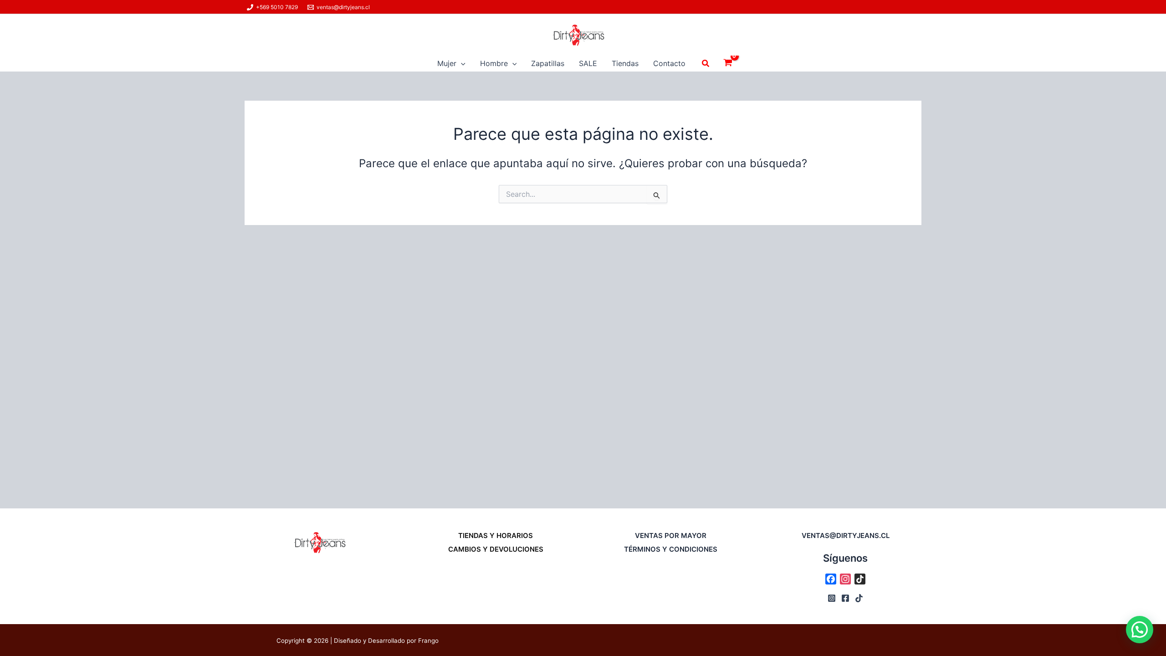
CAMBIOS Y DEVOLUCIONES (495, 549)
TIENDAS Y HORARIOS (495, 535)
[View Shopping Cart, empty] (727, 64)
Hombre (494, 63)
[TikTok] (859, 598)
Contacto (669, 63)
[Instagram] (832, 598)
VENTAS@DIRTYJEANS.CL (846, 535)
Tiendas (625, 63)
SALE (588, 63)
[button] (460, 63)
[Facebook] (845, 598)
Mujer (446, 63)
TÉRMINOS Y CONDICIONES (670, 549)
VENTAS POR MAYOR (670, 535)
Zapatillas (547, 63)
